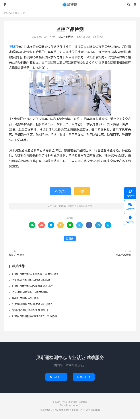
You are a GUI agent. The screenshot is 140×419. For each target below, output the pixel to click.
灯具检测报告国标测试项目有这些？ (32, 304)
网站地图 (83, 402)
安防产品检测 (10, 13)
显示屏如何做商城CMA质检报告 (30, 292)
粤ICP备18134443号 (70, 405)
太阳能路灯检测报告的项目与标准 (31, 280)
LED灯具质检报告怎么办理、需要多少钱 (35, 274)
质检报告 (70, 4)
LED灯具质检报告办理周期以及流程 (32, 286)
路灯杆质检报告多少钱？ (26, 298)
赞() (98, 36)
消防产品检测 (16, 254)
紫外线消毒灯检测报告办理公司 (30, 310)
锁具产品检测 (123, 254)
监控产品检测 (70, 29)
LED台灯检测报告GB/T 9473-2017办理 (34, 316)
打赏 (82, 191)
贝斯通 (13, 47)
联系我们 (56, 376)
